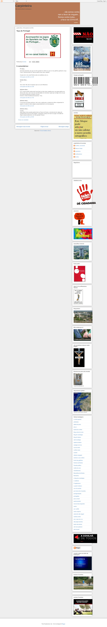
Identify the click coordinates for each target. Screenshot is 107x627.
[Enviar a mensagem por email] (32, 62)
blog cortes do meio (78, 432)
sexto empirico (77, 511)
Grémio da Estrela (78, 462)
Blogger (63, 624)
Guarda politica (77, 465)
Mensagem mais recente (23, 126)
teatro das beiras (78, 524)
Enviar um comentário (23, 119)
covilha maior (77, 450)
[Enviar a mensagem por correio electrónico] (30, 61)
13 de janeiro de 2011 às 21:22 (27, 105)
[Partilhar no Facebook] (37, 62)
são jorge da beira (78, 521)
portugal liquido (77, 493)
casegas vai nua (78, 445)
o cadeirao (76, 480)
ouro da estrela (77, 488)
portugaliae (76, 496)
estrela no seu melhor (79, 457)
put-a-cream (77, 498)
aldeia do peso (77, 424)
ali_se (75, 427)
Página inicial (44, 126)
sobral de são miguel (79, 514)
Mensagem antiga (64, 126)
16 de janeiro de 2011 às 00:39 (27, 117)
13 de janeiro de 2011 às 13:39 (27, 86)
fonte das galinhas (78, 460)
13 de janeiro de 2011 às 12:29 (27, 77)
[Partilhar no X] (35, 62)
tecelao (77, 156)
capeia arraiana (77, 442)
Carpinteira (23, 5)
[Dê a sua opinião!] (34, 62)
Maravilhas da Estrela (79, 473)
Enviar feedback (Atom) (45, 130)
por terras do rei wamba (80, 491)
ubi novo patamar (78, 526)
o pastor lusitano (78, 486)
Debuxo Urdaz (78, 148)
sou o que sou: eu (78, 519)
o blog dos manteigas (79, 478)
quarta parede (77, 501)
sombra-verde (77, 516)
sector (75, 506)
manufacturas (77, 470)
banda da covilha (78, 429)
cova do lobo (77, 447)
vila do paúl (76, 529)
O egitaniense (77, 483)
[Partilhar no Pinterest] (38, 62)
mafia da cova (77, 468)
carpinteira (77, 151)
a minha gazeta (77, 419)
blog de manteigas (78, 434)
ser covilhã (76, 509)
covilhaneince (78, 154)
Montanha (76, 475)
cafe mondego (77, 439)
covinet (75, 452)
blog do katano (77, 437)
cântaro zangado (78, 455)
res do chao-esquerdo (79, 503)
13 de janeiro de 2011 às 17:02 (27, 97)
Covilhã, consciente (80, 145)
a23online (76, 422)
